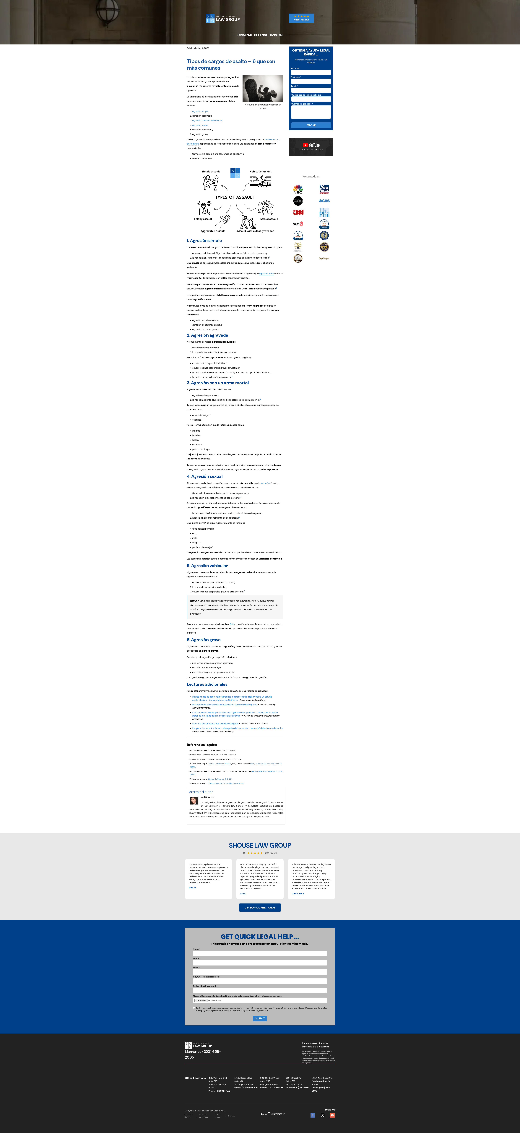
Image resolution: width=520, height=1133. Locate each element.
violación (265, 483)
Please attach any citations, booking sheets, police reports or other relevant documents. (237, 996)
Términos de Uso (188, 1116)
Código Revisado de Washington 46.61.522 (226, 783)
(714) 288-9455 (275, 1087)
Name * (196, 949)
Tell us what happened (204, 986)
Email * (294, 86)
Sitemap (231, 1116)
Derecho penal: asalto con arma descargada (215, 723)
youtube (332, 1114)
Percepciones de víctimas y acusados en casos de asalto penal (224, 704)
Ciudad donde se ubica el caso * (306, 95)
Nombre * (295, 68)
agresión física (266, 273)
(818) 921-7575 (223, 1090)
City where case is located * (206, 976)
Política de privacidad (203, 1116)
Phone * (197, 958)
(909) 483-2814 (301, 1087)
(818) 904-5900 (249, 1087)
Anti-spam (219, 1116)
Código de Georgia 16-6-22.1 (220, 779)
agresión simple (200, 111)
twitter (322, 1114)
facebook (313, 1114)
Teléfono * (296, 77)
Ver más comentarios (260, 907)
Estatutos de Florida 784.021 (219, 763)
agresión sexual (200, 125)
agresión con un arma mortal (207, 120)
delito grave (193, 143)
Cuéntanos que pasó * (302, 103)
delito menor (271, 139)
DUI (231, 624)
